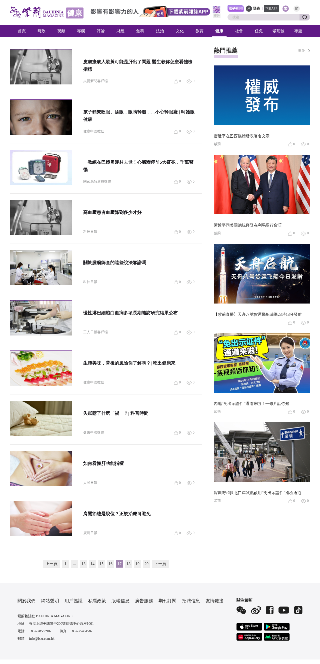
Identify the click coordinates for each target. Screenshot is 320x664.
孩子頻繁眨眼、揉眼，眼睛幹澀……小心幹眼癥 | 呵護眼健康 (139, 115)
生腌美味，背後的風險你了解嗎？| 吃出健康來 (129, 362)
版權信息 (121, 600)
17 (120, 564)
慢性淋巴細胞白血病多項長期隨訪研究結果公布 (130, 312)
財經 (120, 31)
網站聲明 (50, 600)
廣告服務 (144, 600)
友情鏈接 (215, 600)
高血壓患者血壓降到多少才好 (112, 212)
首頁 (22, 31)
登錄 (256, 8)
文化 (180, 31)
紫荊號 (278, 31)
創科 (140, 31)
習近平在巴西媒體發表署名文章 (242, 136)
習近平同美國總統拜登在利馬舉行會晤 (248, 225)
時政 (42, 31)
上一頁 (52, 564)
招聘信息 (191, 600)
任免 (259, 31)
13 (84, 564)
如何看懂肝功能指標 (103, 463)
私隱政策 (97, 600)
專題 (298, 31)
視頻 (61, 31)
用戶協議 (73, 600)
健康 (219, 31)
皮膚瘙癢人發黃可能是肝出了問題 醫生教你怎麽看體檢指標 (137, 65)
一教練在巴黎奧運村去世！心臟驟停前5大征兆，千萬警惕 (138, 166)
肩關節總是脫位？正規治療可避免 (117, 513)
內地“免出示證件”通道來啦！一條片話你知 (251, 403)
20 (146, 564)
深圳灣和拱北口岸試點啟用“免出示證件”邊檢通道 (257, 493)
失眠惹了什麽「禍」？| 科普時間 (115, 413)
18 (128, 564)
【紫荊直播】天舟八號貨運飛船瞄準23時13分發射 (258, 314)
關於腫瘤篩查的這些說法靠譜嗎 (114, 262)
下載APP (271, 8)
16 (110, 564)
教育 (200, 31)
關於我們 (27, 600)
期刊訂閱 (167, 600)
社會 (239, 31)
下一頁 (160, 564)
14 (92, 564)
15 (102, 564)
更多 (301, 50)
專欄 (81, 31)
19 (138, 564)
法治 (160, 31)
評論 (101, 31)
